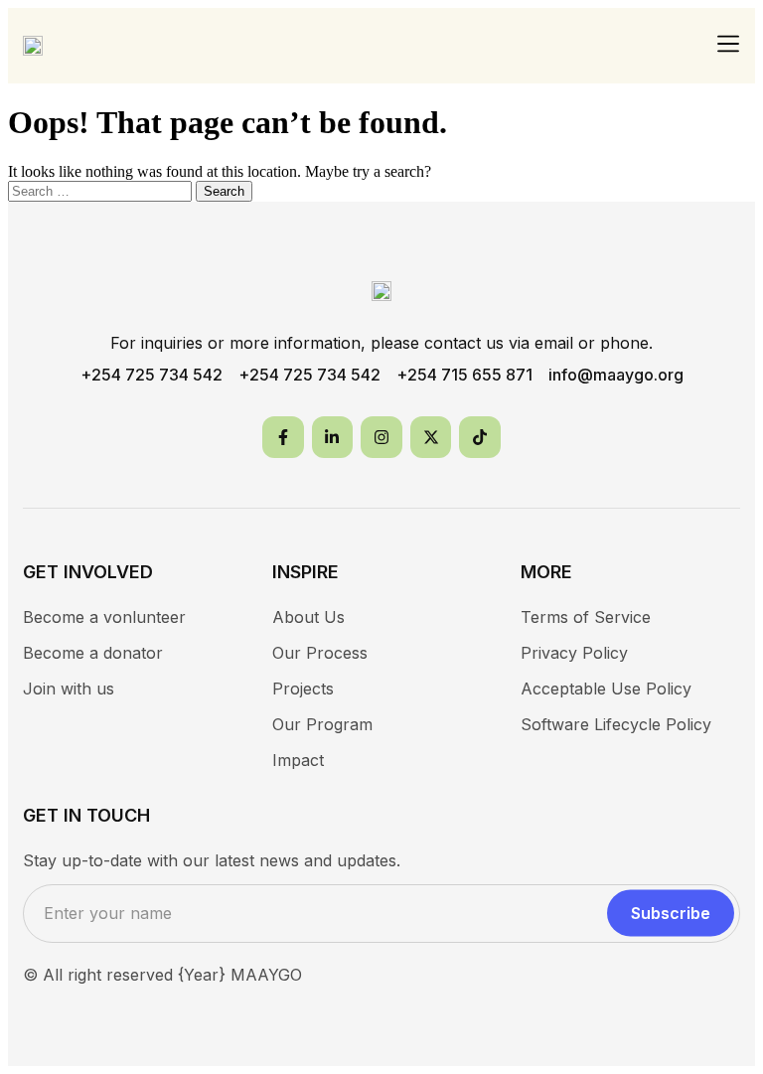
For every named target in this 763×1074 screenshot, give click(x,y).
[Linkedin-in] (333, 437)
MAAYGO (266, 975)
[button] (728, 45)
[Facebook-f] (283, 437)
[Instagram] (381, 437)
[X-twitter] (431, 437)
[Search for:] (102, 190)
